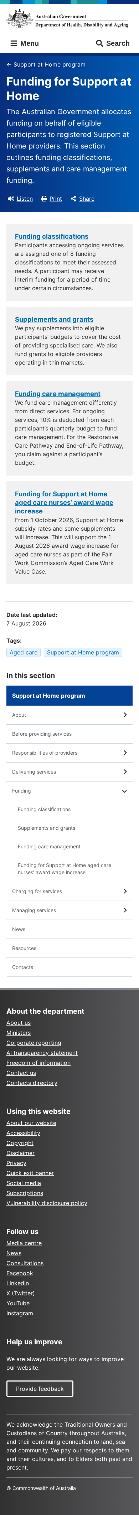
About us (18, 1022)
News (18, 929)
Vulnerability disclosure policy (46, 1203)
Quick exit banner (30, 1173)
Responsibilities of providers (44, 753)
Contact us (21, 1072)
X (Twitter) (20, 1293)
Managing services (34, 910)
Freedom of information (38, 1062)
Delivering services (34, 772)
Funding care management (49, 846)
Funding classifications (44, 809)
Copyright (20, 1142)
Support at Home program (50, 64)
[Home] (69, 18)
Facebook (19, 1273)
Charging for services (37, 891)
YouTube (18, 1303)
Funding (21, 791)
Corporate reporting (33, 1042)
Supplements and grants (46, 828)
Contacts (22, 967)
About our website (31, 1122)
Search (118, 43)
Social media (23, 1183)
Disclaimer (20, 1152)
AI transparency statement (42, 1052)
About (19, 715)
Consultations (24, 1263)
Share (86, 198)
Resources (24, 948)
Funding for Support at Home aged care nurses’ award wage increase (64, 868)
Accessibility (23, 1132)
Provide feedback (40, 1388)
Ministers (18, 1032)
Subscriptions (24, 1193)
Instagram (19, 1313)
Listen (25, 198)
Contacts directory (31, 1082)
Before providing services (42, 734)
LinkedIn (17, 1283)
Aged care (23, 652)
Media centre (24, 1243)
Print (56, 198)
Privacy (16, 1162)
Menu (28, 43)
